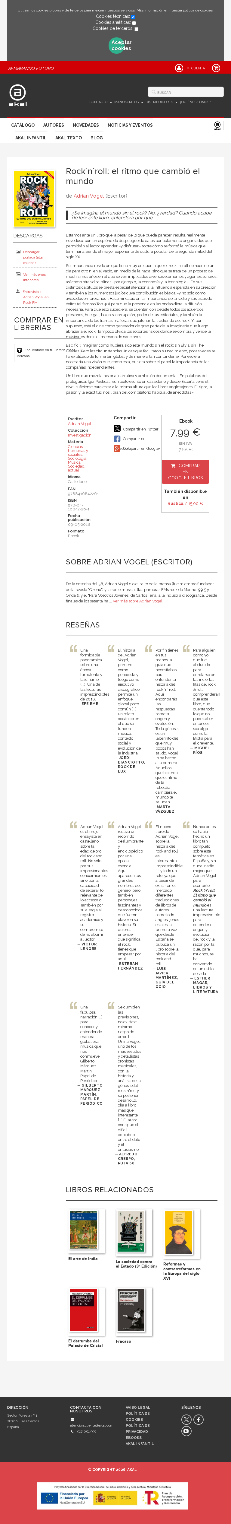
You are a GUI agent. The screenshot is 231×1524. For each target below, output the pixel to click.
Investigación (79, 435)
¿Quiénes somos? (195, 102)
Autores (53, 125)
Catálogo (23, 125)
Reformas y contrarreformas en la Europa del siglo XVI (182, 1271)
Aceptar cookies (118, 45)
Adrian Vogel (89, 196)
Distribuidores (159, 102)
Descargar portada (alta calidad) (33, 257)
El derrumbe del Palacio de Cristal (85, 1343)
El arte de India (83, 1258)
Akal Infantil (31, 137)
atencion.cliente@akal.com (91, 1425)
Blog (97, 137)
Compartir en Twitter (140, 429)
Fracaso (123, 1341)
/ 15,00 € (185, 503)
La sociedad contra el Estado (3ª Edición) (136, 1264)
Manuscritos (126, 102)
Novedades (86, 125)
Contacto (98, 102)
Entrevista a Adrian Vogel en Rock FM (36, 297)
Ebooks (134, 1438)
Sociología (77, 458)
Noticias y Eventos (130, 125)
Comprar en (185, 471)
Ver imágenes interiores (34, 277)
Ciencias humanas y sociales (78, 450)
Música (74, 462)
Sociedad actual (76, 468)
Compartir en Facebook (130, 440)
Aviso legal (138, 1407)
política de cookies (198, 10)
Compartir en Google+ (141, 448)
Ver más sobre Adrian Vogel (137, 601)
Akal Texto (68, 137)
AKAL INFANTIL (140, 1444)
